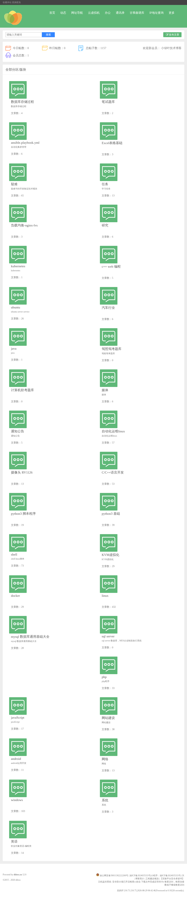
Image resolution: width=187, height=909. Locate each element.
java (13, 348)
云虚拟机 (94, 12)
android (16, 759)
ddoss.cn (18, 874)
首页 (52, 12)
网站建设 (108, 718)
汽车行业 (108, 308)
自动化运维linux (113, 431)
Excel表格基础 (112, 143)
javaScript (17, 717)
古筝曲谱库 (137, 12)
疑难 (14, 184)
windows (17, 800)
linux (105, 595)
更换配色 (16, 2)
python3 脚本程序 (23, 513)
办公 (108, 12)
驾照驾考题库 (111, 349)
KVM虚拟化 (110, 555)
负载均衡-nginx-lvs (24, 225)
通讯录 (120, 12)
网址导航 (77, 12)
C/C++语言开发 (113, 472)
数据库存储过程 (22, 102)
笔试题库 (108, 102)
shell (14, 554)
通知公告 (17, 431)
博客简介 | (140, 878)
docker (15, 595)
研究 (105, 225)
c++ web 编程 (111, 266)
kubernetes (18, 266)
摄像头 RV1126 (22, 472)
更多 (172, 12)
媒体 (105, 390)
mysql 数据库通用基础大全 (30, 636)
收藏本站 (7, 2)
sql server (108, 636)
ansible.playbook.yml (25, 142)
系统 (105, 800)
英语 (14, 841)
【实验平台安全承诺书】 (172, 878)
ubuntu (15, 307)
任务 (105, 184)
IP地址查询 (156, 12)
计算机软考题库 (22, 390)
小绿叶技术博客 (171, 48)
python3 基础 (111, 513)
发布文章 (174, 34)
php (104, 677)
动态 (63, 12)
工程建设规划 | (153, 878)
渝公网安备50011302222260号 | (115, 875)
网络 (105, 759)
